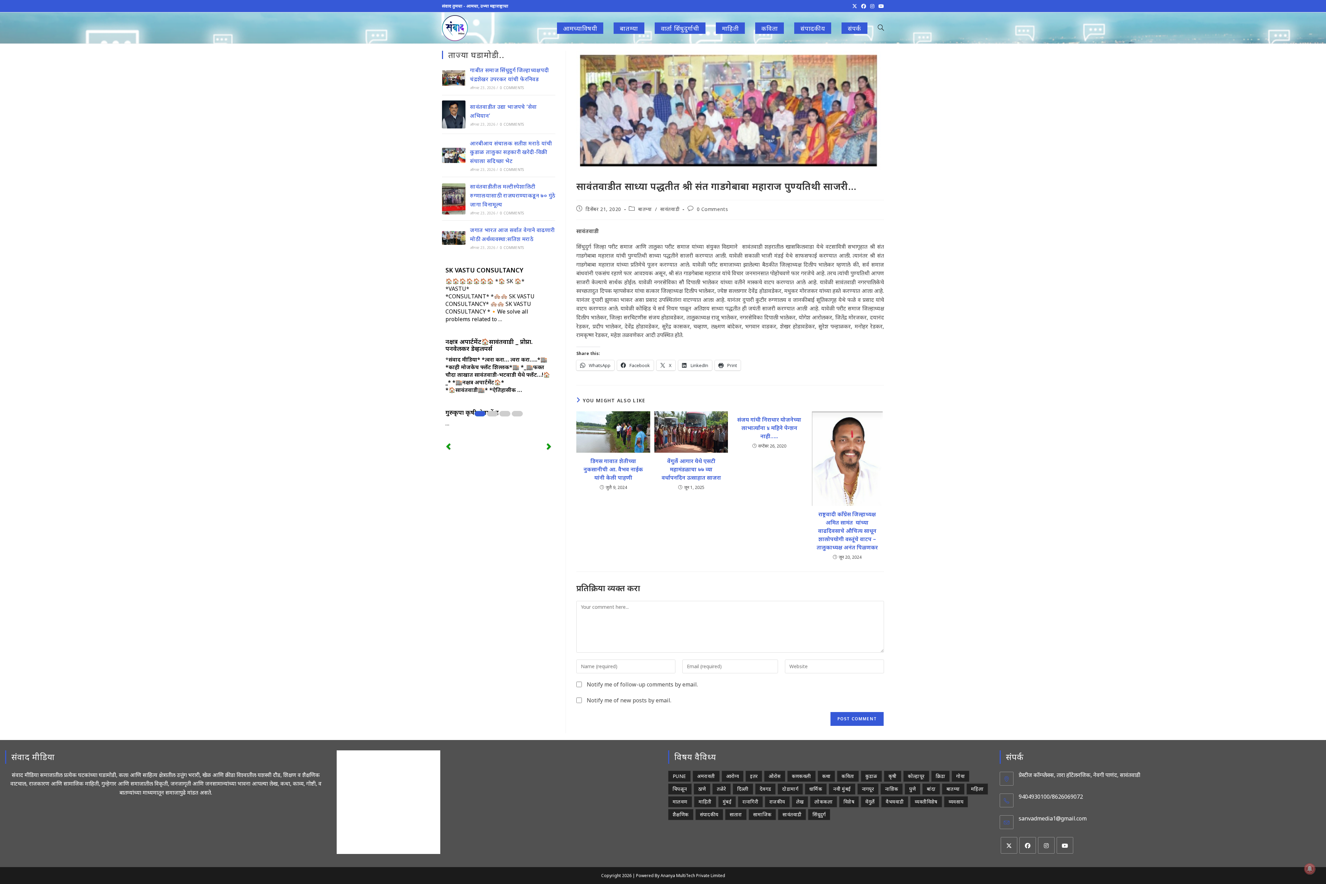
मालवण (680, 801)
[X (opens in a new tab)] (854, 6)
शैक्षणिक (681, 814)
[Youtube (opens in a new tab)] (880, 6)
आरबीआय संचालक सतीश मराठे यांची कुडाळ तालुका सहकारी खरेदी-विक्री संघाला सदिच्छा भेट (511, 152)
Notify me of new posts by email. (629, 700)
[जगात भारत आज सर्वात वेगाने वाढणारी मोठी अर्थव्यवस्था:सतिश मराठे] (453, 238)
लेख (800, 801)
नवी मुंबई (842, 789)
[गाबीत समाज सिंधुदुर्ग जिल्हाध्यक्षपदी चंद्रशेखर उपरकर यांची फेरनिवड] (453, 78)
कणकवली (801, 776)
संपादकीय (709, 814)
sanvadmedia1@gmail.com (1053, 818)
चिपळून (680, 789)
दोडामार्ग (790, 789)
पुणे (912, 789)
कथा (826, 776)
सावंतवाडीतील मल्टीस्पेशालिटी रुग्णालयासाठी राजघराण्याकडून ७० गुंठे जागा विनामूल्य (512, 195)
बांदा (931, 789)
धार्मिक (815, 789)
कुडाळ (871, 776)
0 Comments (712, 209)
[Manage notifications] (1309, 868)
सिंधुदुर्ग (819, 814)
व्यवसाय (956, 801)
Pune (679, 776)
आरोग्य (732, 776)
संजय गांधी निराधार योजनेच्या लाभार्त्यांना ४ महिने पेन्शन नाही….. (769, 428)
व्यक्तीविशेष (926, 801)
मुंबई (727, 801)
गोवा (960, 776)
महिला (977, 789)
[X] (1009, 845)
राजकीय (777, 801)
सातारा (736, 814)
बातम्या (645, 209)
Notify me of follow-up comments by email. (642, 684)
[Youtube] (1065, 845)
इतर (754, 776)
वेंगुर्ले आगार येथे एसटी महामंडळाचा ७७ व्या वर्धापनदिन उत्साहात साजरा (691, 469)
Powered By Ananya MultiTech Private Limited (680, 875)
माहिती (705, 801)
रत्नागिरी (750, 801)
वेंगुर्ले (870, 801)
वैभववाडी (895, 801)
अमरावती (706, 776)
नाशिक (891, 789)
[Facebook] (1027, 845)
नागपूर (868, 789)
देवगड (765, 789)
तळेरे (721, 789)
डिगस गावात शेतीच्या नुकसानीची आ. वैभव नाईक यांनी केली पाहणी (613, 469)
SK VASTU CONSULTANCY (484, 270)
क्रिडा (940, 776)
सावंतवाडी (670, 209)
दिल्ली (743, 789)
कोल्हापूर (916, 776)
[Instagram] (1046, 845)
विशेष (849, 801)
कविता (848, 776)
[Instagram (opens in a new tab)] (872, 6)
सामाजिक (762, 814)
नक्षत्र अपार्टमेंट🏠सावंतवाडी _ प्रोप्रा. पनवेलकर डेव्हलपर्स (488, 345)
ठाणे (702, 789)
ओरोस (774, 776)
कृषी (892, 776)
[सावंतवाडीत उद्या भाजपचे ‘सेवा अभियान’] (453, 114)
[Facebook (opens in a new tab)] (863, 6)
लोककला (824, 801)
